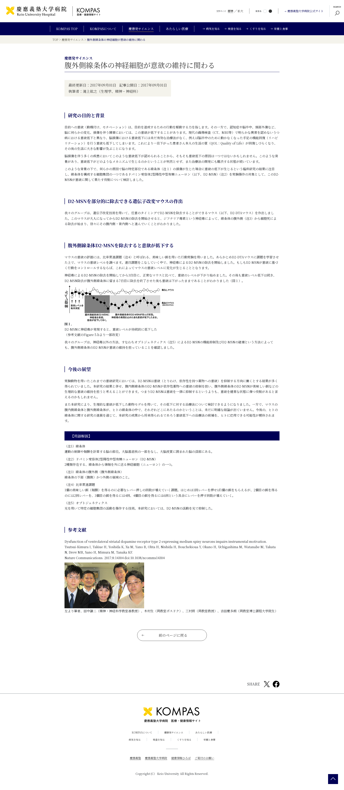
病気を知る (135, 739)
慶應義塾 (135, 758)
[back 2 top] (333, 779)
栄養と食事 (209, 739)
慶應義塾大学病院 (156, 758)
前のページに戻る (173, 635)
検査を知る (159, 739)
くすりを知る (184, 739)
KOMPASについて (103, 28)
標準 (230, 11)
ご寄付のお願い (204, 758)
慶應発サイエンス (141, 28)
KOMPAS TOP (67, 28)
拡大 (240, 11)
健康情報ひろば (181, 758)
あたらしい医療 (177, 28)
